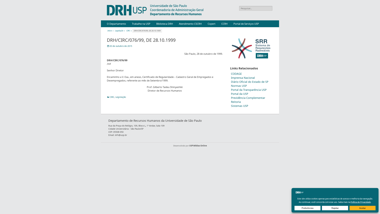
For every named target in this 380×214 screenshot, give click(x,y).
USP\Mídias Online (198, 145)
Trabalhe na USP (141, 23)
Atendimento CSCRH (190, 23)
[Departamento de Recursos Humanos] (155, 10)
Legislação (120, 30)
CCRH (224, 23)
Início (110, 30)
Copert (211, 23)
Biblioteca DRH (164, 23)
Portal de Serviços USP (246, 23)
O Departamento (116, 23)
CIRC (129, 30)
